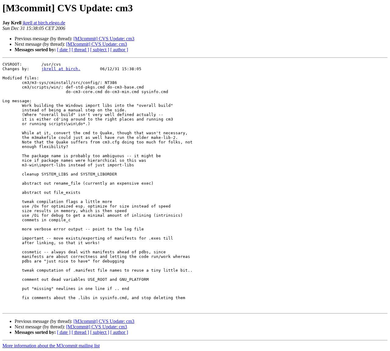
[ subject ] (99, 49)
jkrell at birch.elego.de (44, 22)
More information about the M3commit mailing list (51, 345)
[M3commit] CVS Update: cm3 (103, 38)
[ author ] (119, 49)
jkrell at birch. (60, 69)
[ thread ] (80, 49)
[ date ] (63, 49)
